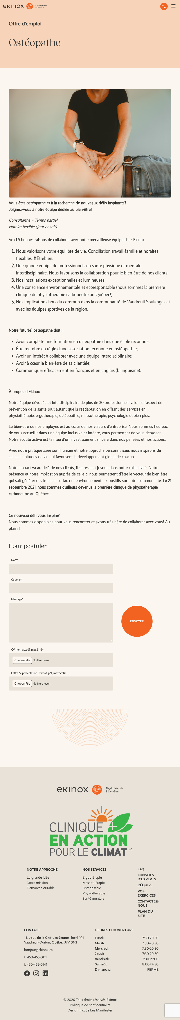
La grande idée (38, 877)
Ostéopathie (92, 888)
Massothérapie (94, 883)
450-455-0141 (37, 964)
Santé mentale (93, 898)
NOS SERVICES (94, 869)
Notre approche (42, 869)
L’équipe (145, 885)
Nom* (14, 560)
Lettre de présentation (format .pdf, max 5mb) (38, 673)
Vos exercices (147, 893)
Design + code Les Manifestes (90, 1010)
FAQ (141, 869)
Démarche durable (41, 888)
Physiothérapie (94, 893)
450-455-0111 (37, 957)
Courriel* (16, 579)
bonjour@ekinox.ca (38, 950)
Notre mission (37, 883)
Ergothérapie (92, 877)
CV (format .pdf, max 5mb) (27, 649)
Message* (17, 599)
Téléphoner (164, 6)
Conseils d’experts (147, 877)
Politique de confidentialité (90, 1005)
